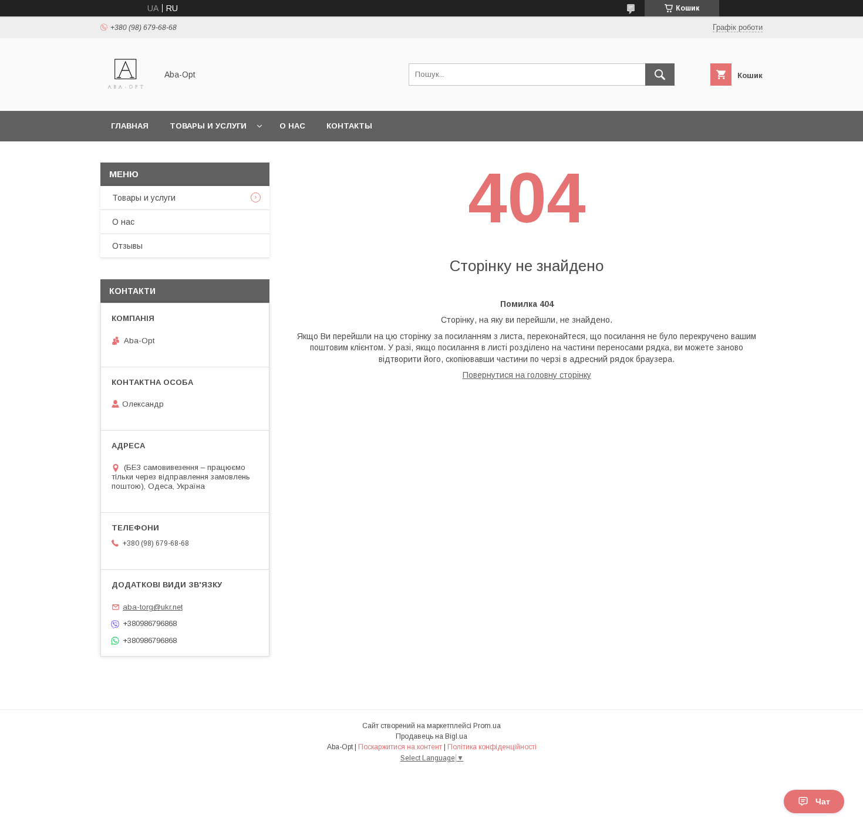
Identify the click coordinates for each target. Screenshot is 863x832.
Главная (130, 125)
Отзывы (127, 246)
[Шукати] (660, 74)
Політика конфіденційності (492, 747)
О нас (292, 125)
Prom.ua (487, 726)
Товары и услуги (208, 125)
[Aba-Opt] (125, 95)
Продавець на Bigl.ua (431, 736)
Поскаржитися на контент (400, 747)
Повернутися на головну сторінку (527, 375)
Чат (822, 801)
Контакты (349, 125)
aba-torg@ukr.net (153, 607)
